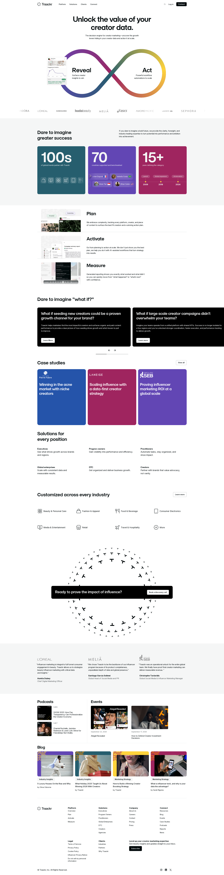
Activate (71, 818)
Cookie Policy (73, 851)
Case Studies (165, 822)
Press (131, 825)
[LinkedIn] (165, 869)
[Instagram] (161, 869)
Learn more (180, 494)
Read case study (48, 407)
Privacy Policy (73, 848)
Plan (69, 814)
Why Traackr (103, 851)
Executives (103, 811)
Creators (102, 829)
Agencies (102, 833)
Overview (71, 811)
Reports (163, 829)
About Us (132, 811)
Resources (164, 811)
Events (162, 818)
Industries (102, 844)
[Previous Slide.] (109, 350)
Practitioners (103, 818)
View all (181, 363)
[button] (62, 4)
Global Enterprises (106, 822)
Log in (170, 4)
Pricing (131, 822)
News (162, 833)
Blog (161, 814)
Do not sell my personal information (77, 860)
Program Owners (105, 814)
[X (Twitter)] (170, 869)
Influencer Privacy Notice (77, 855)
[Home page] (44, 4)
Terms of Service (74, 844)
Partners (102, 848)
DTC (100, 825)
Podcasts (163, 825)
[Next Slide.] (115, 350)
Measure (71, 822)
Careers (132, 814)
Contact (181, 4)
